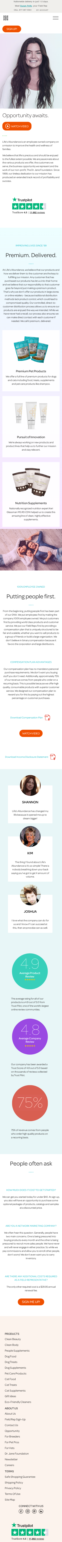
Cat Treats (11, 1385)
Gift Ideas (10, 1396)
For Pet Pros (12, 1442)
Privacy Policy (13, 1488)
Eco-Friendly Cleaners (18, 1402)
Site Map (10, 1500)
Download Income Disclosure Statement (27, 757)
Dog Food (10, 1356)
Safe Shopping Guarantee (20, 1477)
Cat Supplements (15, 1391)
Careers (9, 1465)
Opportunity (12, 1431)
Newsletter (11, 1459)
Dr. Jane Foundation (17, 1453)
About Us (10, 1414)
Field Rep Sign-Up (15, 1419)
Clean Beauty (13, 1339)
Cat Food (10, 1379)
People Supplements (17, 1351)
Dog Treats (11, 1362)
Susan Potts (26, 5)
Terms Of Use (12, 1494)
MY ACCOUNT (42, 10)
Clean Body (11, 1345)
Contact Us (11, 1425)
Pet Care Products (15, 1373)
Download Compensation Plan (26, 717)
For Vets (9, 1448)
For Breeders (12, 1436)
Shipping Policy (14, 1482)
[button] (55, 19)
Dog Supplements (15, 1368)
